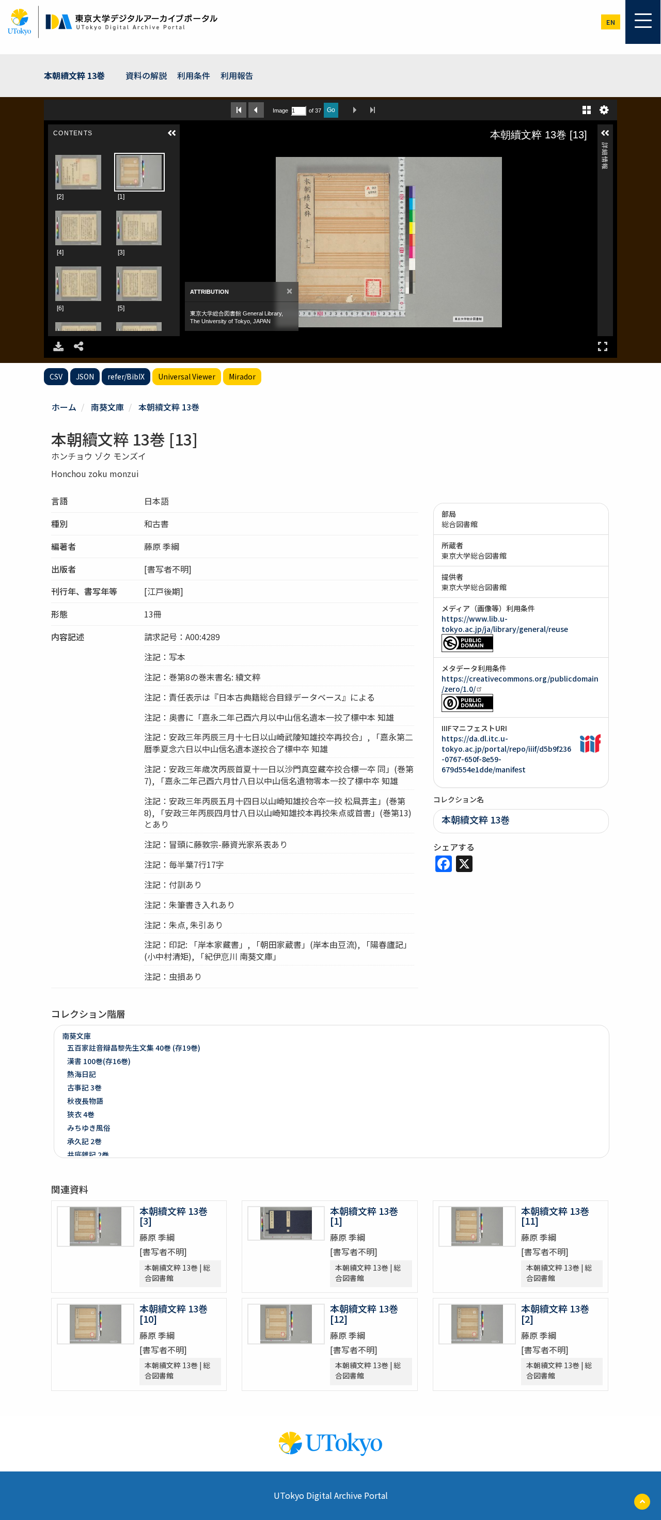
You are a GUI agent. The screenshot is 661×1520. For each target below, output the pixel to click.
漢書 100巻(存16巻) (99, 1061)
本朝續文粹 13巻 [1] (364, 1216)
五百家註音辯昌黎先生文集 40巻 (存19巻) (133, 1047)
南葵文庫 (107, 407)
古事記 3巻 (84, 1087)
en (610, 22)
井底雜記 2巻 (88, 1154)
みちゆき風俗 (89, 1127)
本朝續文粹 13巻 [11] (555, 1216)
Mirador (242, 376)
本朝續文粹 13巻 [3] (173, 1216)
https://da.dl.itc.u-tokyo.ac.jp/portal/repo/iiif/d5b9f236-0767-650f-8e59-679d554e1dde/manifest (506, 753)
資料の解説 (146, 75)
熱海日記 (81, 1074)
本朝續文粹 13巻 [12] (364, 1313)
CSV (56, 376)
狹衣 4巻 (81, 1114)
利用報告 (237, 75)
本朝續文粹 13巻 (74, 75)
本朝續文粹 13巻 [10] (173, 1313)
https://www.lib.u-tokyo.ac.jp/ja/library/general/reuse (505, 623)
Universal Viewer (186, 376)
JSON (85, 376)
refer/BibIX (126, 376)
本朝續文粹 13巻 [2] (555, 1313)
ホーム (64, 407)
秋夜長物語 (85, 1101)
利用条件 (193, 75)
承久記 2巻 (84, 1141)
